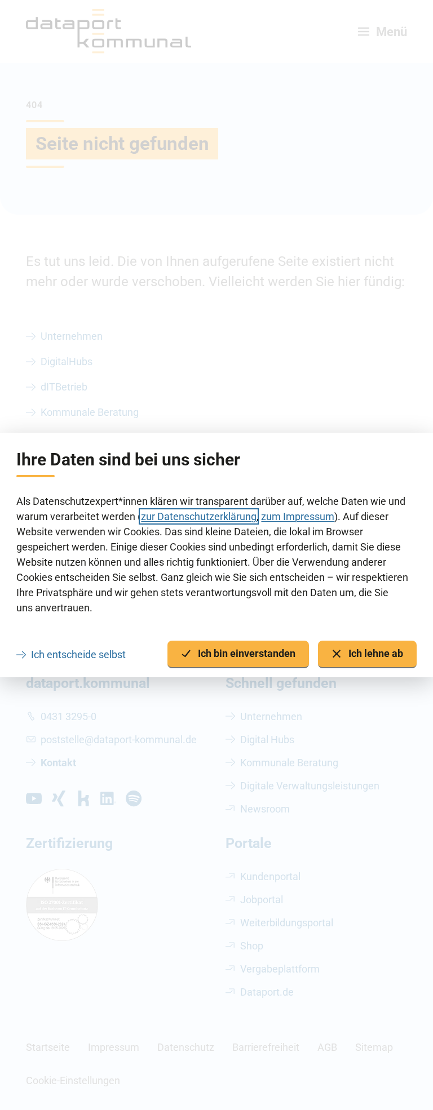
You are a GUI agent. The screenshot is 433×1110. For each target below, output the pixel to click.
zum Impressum (297, 516)
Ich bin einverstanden (246, 653)
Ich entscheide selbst (78, 654)
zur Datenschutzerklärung (199, 516)
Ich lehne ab (375, 653)
